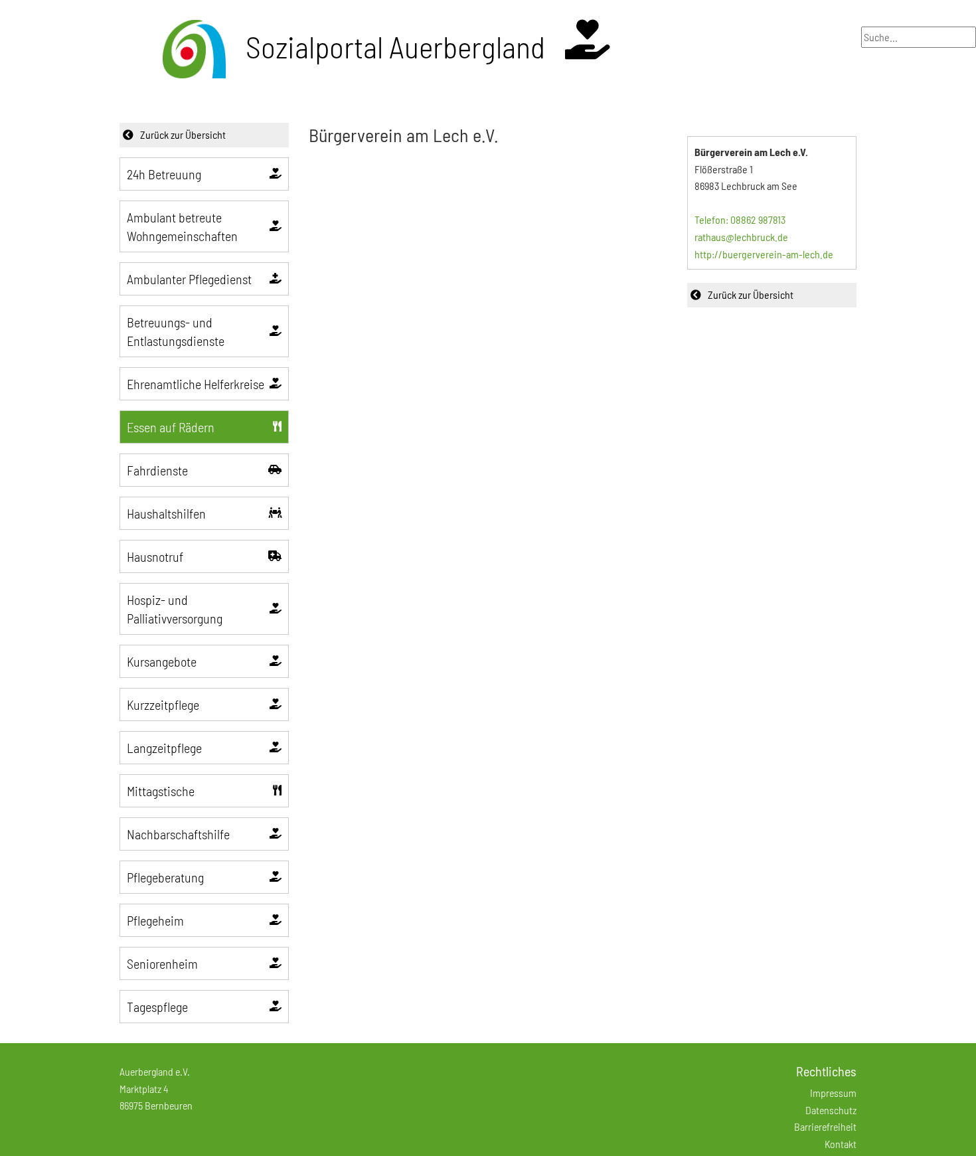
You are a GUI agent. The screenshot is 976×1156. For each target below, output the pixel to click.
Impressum (833, 1092)
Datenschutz (830, 1110)
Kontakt (840, 1143)
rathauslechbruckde (741, 236)
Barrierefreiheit (825, 1126)
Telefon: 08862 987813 (739, 219)
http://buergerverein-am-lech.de (763, 254)
